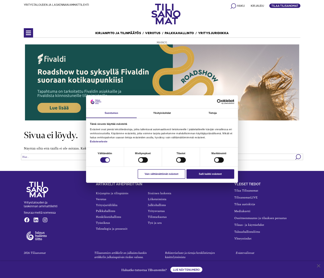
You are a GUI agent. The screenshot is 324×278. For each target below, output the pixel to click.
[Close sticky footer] (318, 266)
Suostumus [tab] (111, 112)
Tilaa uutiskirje (244, 204)
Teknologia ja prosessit (111, 228)
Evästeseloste (98, 141)
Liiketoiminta (157, 199)
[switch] (143, 160)
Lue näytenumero (186, 270)
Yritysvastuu (156, 211)
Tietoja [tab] (213, 112)
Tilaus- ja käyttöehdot (249, 224)
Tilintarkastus (157, 217)
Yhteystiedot (242, 238)
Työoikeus (103, 222)
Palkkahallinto (179, 32)
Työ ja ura (155, 222)
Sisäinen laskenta (159, 193)
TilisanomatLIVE (246, 197)
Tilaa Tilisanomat (284, 6)
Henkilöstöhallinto (108, 217)
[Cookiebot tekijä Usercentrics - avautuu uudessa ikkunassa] (219, 101)
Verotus (153, 32)
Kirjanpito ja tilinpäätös (118, 32)
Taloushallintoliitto (247, 231)
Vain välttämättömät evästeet (161, 173)
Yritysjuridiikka (213, 32)
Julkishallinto (157, 205)
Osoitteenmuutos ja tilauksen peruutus (260, 218)
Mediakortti (242, 211)
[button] (298, 157)
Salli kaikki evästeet (210, 173)
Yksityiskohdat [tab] (162, 112)
